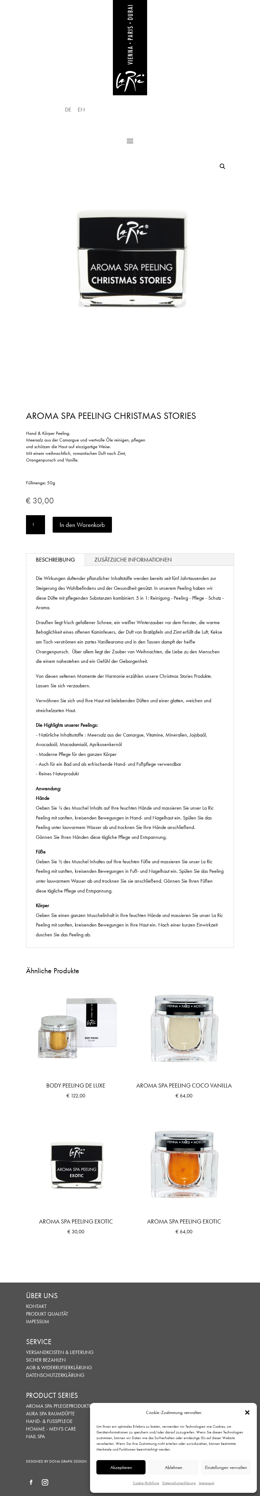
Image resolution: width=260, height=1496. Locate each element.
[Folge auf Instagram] (45, 1482)
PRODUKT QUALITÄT (47, 1314)
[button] (247, 1412)
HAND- (33, 1421)
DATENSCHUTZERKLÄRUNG (55, 1375)
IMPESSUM (37, 1321)
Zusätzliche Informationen (133, 559)
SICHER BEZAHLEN (46, 1360)
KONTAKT (36, 1306)
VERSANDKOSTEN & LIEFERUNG (60, 1352)
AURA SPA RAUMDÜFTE (50, 1413)
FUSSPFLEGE (60, 1421)
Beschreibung (55, 559)
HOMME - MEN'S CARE (51, 1428)
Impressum (206, 1483)
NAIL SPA (35, 1436)
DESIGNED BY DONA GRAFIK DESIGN (56, 1461)
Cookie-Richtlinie (146, 1483)
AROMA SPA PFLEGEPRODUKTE (59, 1406)
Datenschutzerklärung (179, 1483)
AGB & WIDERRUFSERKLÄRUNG (59, 1367)
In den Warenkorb (82, 525)
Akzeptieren (121, 1467)
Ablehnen (173, 1467)
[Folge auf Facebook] (31, 1482)
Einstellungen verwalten (226, 1467)
